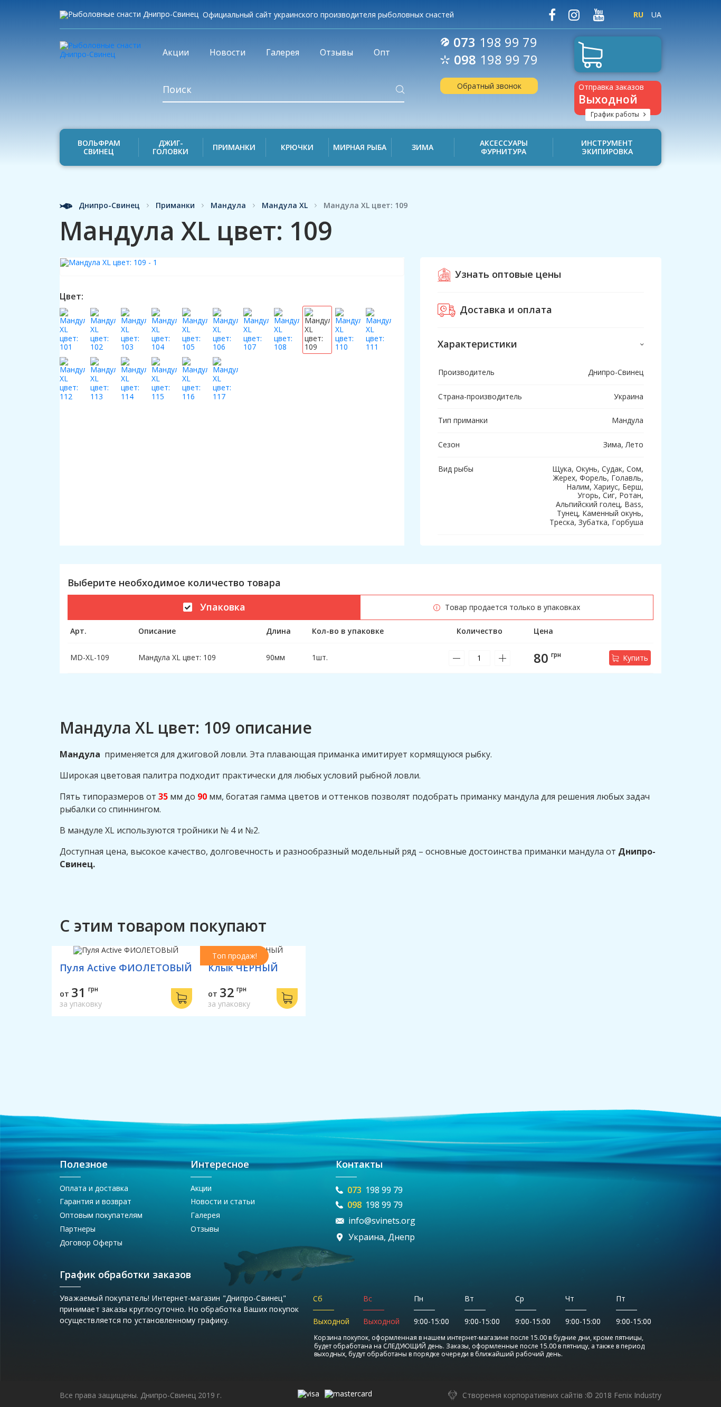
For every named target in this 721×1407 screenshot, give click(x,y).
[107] (256, 330)
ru (638, 15)
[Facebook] (552, 15)
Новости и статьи (223, 1201)
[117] (225, 379)
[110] (347, 330)
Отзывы (205, 1229)
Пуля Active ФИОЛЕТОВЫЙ (126, 967)
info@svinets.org (381, 1221)
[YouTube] (598, 15)
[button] (541, 344)
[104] (164, 330)
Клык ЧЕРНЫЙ (243, 967)
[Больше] (502, 658)
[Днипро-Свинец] (103, 46)
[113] (103, 379)
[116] (194, 379)
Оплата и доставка (94, 1188)
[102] (103, 330)
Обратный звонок (489, 86)
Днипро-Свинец (108, 205)
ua (656, 15)
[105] (194, 330)
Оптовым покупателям (101, 1215)
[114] (133, 379)
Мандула (228, 205)
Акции (201, 1188)
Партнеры (78, 1229)
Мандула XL (285, 205)
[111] (378, 330)
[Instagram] (574, 15)
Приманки (175, 205)
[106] (225, 330)
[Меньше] (456, 658)
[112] (72, 379)
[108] (286, 330)
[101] (72, 330)
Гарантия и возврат (95, 1201)
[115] (164, 379)
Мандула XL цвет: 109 (177, 657)
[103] (133, 330)
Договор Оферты (91, 1242)
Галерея (205, 1215)
